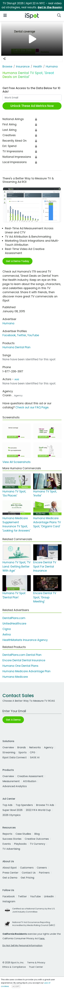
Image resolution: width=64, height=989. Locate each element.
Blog (37, 834)
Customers (27, 867)
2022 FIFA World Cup (38, 810)
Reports (7, 834)
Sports (22, 752)
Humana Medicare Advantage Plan (26, 671)
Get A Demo (13, 720)
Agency (48, 747)
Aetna (6, 634)
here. (42, 938)
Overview (8, 747)
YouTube (33, 335)
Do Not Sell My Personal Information (22, 945)
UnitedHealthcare (14, 623)
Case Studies (23, 834)
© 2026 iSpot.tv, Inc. (13, 962)
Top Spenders (24, 805)
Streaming (8, 752)
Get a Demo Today (17, 261)
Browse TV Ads (45, 805)
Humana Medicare (15, 677)
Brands (21, 747)
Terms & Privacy (36, 962)
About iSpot (9, 867)
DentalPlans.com (13, 618)
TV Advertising (11, 849)
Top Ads (7, 805)
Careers (42, 867)
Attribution (29, 781)
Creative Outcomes (37, 839)
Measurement (11, 781)
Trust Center (36, 966)
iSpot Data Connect (14, 757)
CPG (32, 752)
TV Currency (37, 844)
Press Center (10, 872)
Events (6, 844)
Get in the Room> (50, 7)
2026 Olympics (11, 815)
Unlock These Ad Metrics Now (32, 106)
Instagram (8, 901)
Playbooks (20, 844)
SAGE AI (34, 757)
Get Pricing (27, 877)
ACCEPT (16, 986)
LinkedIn (49, 896)
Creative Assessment (30, 776)
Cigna (6, 629)
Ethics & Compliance (14, 966)
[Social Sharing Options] (4, 58)
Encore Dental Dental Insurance (23, 660)
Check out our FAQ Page (31, 407)
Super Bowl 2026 (12, 810)
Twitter (21, 335)
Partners (44, 872)
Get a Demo (9, 877)
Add (16, 379)
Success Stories (11, 839)
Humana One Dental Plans (20, 666)
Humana (8, 323)
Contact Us (29, 872)
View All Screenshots (16, 462)
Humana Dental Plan (16, 347)
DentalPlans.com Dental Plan (21, 655)
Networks (35, 747)
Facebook (9, 335)
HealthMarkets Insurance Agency (25, 640)
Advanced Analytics (14, 786)
